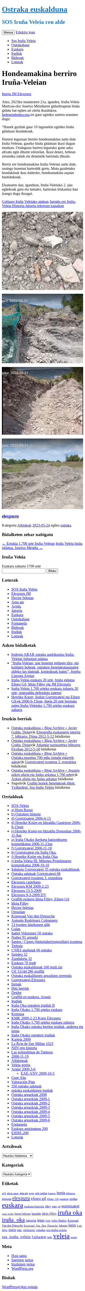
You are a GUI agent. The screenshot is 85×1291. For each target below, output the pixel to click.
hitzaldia (36, 1213)
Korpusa (17, 1014)
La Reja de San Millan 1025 (32, 1044)
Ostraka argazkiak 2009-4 (30, 1112)
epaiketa (64, 1198)
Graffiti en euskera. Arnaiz (31, 997)
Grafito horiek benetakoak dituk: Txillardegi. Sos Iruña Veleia (43, 785)
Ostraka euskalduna (34, 9)
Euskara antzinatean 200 (29, 1129)
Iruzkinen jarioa (23, 1264)
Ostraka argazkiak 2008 (29, 1095)
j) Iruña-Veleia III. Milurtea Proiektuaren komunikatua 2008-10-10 (41, 863)
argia (31, 1193)
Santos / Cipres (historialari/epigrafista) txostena (46, 942)
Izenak (16, 984)
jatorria (31, 1220)
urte (49, 1237)
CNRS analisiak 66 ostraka (31, 950)
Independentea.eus (16, 115)
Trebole (17, 946)
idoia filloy (49, 1213)
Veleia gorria (20, 1065)
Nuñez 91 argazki (24, 937)
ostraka (65, 525)
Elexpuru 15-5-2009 (26, 891)
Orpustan (18, 912)
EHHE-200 (20, 1133)
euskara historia (34, 1206)
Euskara (17, 49)
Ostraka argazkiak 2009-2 (30, 1103)
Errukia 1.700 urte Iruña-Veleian (28, 543)
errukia (73, 1199)
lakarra (63, 1225)
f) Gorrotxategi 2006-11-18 (31, 848)
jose (48, 1220)
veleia (61, 1236)
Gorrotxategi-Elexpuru (28, 980)
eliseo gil (38, 1198)
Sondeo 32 (19, 954)
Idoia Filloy (20, 903)
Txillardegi (38, 1237)
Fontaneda (19, 623)
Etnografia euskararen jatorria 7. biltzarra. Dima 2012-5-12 (45, 734)
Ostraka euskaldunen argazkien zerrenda (41, 976)
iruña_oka (13, 1219)
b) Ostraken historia (26, 814)
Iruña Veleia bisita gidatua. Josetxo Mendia (42, 545)
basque (52, 1193)
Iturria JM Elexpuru (16, 94)
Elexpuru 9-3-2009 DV (28, 895)
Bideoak (17, 58)
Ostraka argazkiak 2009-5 (30, 1116)
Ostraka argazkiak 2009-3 (30, 1107)
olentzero (29, 1230)
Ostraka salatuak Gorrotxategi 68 (35, 874)
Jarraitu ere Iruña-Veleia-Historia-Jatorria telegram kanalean (39, 204)
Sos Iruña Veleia (23, 41)
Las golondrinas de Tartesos (32, 1052)
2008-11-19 (20, 1056)
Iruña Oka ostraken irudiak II (33, 1005)
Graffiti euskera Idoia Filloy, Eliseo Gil (40, 899)
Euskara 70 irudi (23, 963)
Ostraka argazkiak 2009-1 (30, 1099)
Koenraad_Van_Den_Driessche (41, 1225)
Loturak (17, 62)
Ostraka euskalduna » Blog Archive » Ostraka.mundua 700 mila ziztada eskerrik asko (42, 757)
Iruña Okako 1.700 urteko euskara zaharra (42, 1022)
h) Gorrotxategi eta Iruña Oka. (33, 852)
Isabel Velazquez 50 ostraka (32, 933)
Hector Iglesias (22, 598)
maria (12, 1230)
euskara (12, 1205)
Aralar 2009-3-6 (23, 1069)
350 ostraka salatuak (26, 1086)
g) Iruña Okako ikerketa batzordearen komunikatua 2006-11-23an (39, 842)
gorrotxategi (70, 1206)
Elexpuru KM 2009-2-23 (30, 886)
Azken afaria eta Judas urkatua (34, 779)
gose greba (8, 1213)
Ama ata (17, 602)
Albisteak (24, 525)
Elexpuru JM (21, 594)
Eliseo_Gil (53, 1198)
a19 (4, 1193)
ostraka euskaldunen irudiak (32, 1090)
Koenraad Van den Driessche (33, 916)
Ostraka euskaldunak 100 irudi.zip (36, 967)
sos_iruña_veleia (16, 1237)
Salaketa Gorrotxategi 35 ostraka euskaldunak (45, 869)
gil (59, 1206)
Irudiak (16, 53)
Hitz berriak (20, 988)
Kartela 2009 (21, 1039)
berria (61, 1193)
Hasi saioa (19, 1256)
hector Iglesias (23, 1213)
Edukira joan (25, 32)
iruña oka (70, 1212)
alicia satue (13, 1193)
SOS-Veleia (20, 806)
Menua (8, 32)
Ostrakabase (20, 45)
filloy (48, 1206)
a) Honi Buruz (22, 810)
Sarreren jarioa (22, 1260)
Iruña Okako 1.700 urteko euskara (36, 1010)
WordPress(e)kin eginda (20, 1287)
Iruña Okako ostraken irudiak (33, 1035)
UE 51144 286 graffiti (27, 971)
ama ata (24, 1193)
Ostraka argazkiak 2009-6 (30, 1120)
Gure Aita (18, 1078)
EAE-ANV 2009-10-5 (38, 1073)
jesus (40, 1220)
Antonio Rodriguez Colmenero (34, 920)
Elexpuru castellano (26, 882)
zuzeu (74, 1237)
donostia (6, 1199)
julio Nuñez (59, 1220)
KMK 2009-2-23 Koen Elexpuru (36, 1018)
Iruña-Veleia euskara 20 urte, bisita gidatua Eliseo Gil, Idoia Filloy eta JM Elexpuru (43, 682)
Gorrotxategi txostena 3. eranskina (50, 762)
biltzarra (70, 1193)
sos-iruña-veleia (56, 1230)
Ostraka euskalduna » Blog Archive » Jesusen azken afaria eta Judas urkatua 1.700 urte (45, 772)
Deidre (16, 993)
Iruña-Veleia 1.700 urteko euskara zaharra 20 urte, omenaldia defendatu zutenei (44, 690)
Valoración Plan (23, 1082)
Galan (15, 929)
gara (54, 1206)
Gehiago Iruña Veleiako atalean (25, 202)
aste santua (41, 1193)
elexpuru (10, 516)
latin (72, 1225)
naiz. (19, 1230)
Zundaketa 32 (21, 959)
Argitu (16, 606)
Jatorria (16, 611)
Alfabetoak (19, 1061)
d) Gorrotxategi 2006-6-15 (31, 818)
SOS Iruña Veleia (24, 589)
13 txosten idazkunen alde (30, 925)
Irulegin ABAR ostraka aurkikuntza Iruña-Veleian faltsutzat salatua (42, 656)
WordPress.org (22, 1268)
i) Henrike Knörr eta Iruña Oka (34, 857)
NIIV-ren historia (24, 1048)
